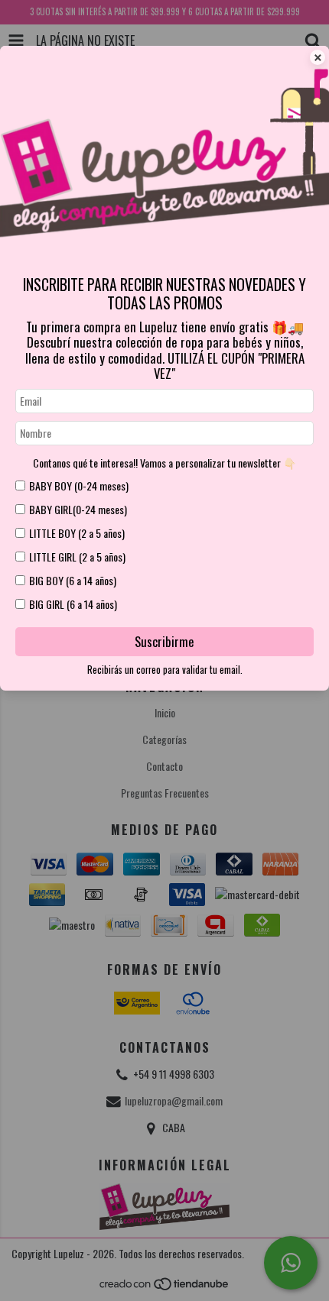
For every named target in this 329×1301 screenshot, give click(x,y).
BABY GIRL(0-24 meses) (78, 509)
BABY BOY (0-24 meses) (79, 485)
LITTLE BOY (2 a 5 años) (77, 533)
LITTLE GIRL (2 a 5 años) (77, 557)
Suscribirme (164, 641)
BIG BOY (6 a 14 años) (72, 580)
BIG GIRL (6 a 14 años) (73, 604)
